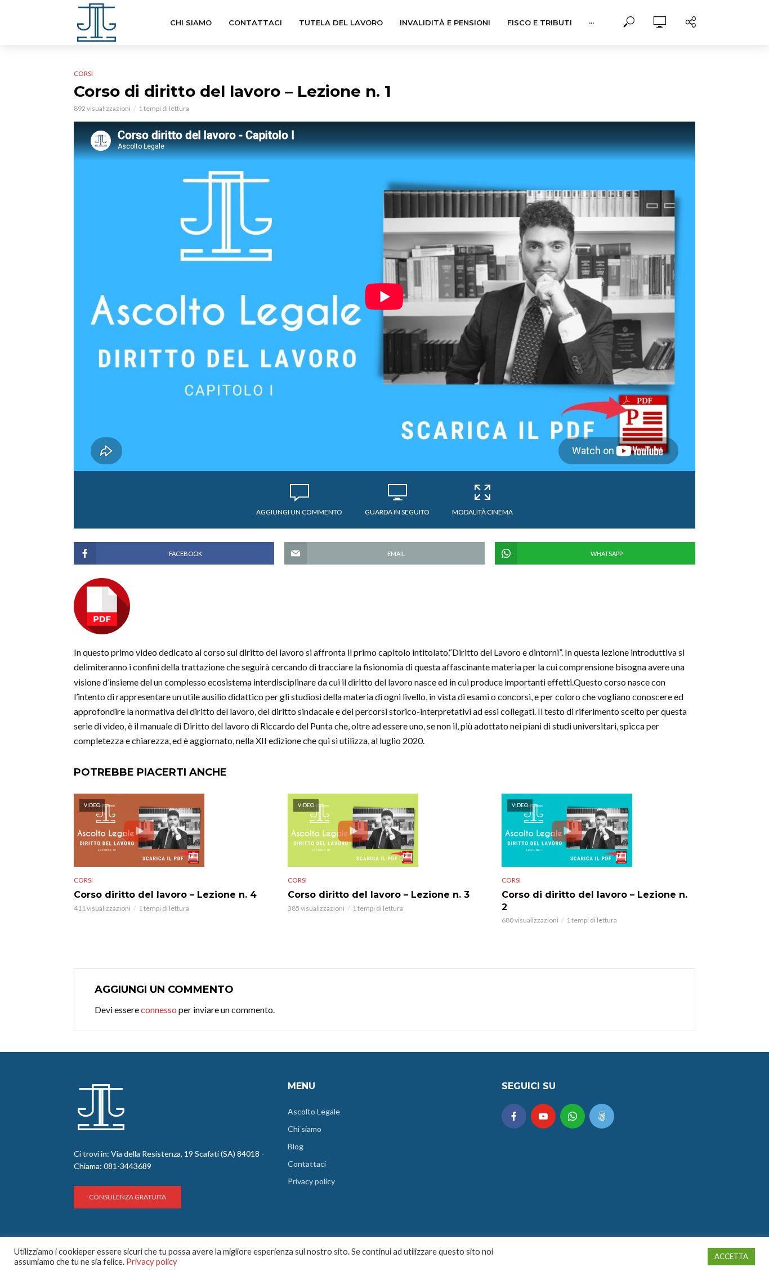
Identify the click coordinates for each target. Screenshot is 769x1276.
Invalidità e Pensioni (445, 22)
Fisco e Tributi (539, 22)
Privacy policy (311, 1181)
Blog (295, 1146)
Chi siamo (191, 22)
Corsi (83, 73)
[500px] (601, 1116)
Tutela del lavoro (341, 22)
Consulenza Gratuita (127, 1197)
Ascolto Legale (314, 1111)
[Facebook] (514, 1116)
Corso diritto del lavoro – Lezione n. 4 (165, 894)
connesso (159, 1009)
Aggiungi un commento (299, 512)
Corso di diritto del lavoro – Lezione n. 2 (594, 900)
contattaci (255, 22)
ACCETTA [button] (731, 1256)
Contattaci (307, 1163)
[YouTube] (543, 1116)
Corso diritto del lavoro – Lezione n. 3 (379, 894)
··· (591, 22)
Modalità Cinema (482, 512)
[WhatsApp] (572, 1116)
